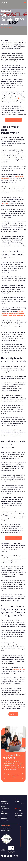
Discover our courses (13, 120)
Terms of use (4, 818)
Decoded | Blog (18, 810)
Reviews (3, 806)
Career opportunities (20, 803)
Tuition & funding (5, 803)
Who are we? (4, 801)
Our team (17, 801)
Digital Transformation (6, 10)
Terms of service (5, 820)
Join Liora (13, 714)
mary (7, 24)
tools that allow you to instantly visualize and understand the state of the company (13, 313)
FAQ (2, 811)
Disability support (5, 830)
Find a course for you (13, 538)
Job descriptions (19, 813)
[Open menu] (25, 3)
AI (18, 98)
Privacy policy (4, 813)
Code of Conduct (5, 808)
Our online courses (18, 669)
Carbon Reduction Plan (6, 828)
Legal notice (4, 816)
